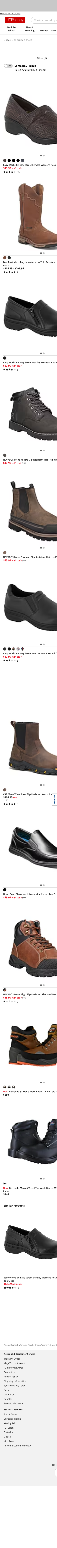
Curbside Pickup (12, 1418)
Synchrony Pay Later (14, 1385)
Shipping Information (15, 1381)
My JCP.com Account (14, 1363)
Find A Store (10, 1414)
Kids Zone (9, 1441)
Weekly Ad (9, 1423)
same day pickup (25, 66)
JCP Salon (9, 1427)
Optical (7, 1436)
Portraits (8, 1432)
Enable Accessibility (10, 13)
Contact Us (9, 1372)
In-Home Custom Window (17, 1445)
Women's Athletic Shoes (29, 1345)
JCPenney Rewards (13, 1367)
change (43, 69)
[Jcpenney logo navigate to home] (15, 20)
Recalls (7, 1390)
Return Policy (11, 1376)
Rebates (8, 1398)
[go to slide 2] (44, 155)
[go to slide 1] (41, 155)
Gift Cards (9, 1394)
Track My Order (12, 1358)
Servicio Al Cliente (13, 1403)
